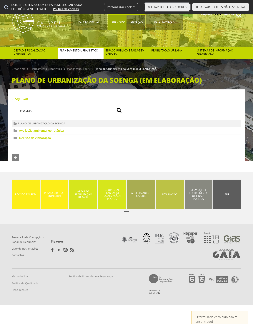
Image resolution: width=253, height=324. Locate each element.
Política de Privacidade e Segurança (91, 276)
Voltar (15, 157)
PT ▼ (218, 14)
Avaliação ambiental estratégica (41, 130)
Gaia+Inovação (164, 22)
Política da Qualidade (25, 283)
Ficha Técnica (20, 290)
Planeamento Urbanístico (46, 69)
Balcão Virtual (88, 22)
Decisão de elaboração (35, 138)
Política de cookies (66, 9)
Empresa (206, 14)
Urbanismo (117, 22)
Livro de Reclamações (25, 248)
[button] (126, 211)
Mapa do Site (20, 276)
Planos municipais (78, 69)
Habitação (136, 22)
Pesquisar (20, 99)
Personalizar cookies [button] (121, 7)
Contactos (18, 255)
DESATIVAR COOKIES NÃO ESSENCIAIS (220, 7)
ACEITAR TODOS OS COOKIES (167, 7)
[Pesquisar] (119, 110)
